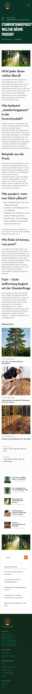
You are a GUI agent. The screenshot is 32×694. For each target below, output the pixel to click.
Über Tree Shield (6, 670)
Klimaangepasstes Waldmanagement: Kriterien (17, 500)
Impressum (4, 684)
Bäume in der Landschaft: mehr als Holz (14, 449)
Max (11, 39)
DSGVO (4, 687)
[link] (16, 623)
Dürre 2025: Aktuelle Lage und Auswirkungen (13, 459)
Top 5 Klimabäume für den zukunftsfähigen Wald (20, 489)
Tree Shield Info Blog (7, 673)
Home (3, 18)
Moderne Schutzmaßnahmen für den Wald (16, 439)
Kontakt (4, 676)
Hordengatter (5, 653)
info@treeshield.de (11, 645)
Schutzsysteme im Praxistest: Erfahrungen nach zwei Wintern (16, 401)
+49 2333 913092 (12, 641)
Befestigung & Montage (8, 656)
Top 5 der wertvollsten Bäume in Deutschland (12, 362)
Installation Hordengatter (8, 667)
